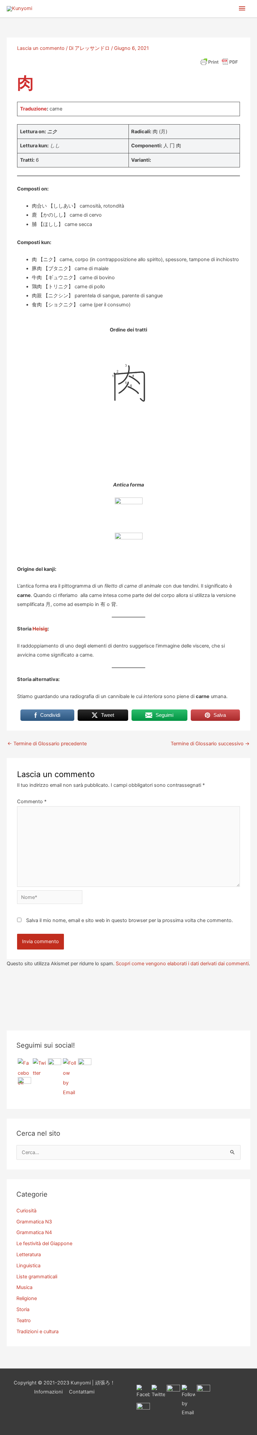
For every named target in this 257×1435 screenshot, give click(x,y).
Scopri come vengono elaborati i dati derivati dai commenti (182, 964)
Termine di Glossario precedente (47, 744)
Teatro (23, 1320)
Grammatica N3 (34, 1222)
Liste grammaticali (36, 1277)
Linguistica (28, 1266)
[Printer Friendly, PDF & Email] (219, 62)
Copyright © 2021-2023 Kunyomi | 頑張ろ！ (64, 1383)
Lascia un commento (41, 48)
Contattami (81, 1392)
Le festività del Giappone (44, 1243)
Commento (32, 802)
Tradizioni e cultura (37, 1332)
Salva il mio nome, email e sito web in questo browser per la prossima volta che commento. (129, 920)
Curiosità (26, 1211)
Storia (22, 1309)
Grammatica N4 (34, 1232)
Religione (26, 1298)
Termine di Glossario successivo (210, 744)
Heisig (40, 629)
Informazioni (48, 1392)
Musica (24, 1287)
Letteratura (28, 1255)
